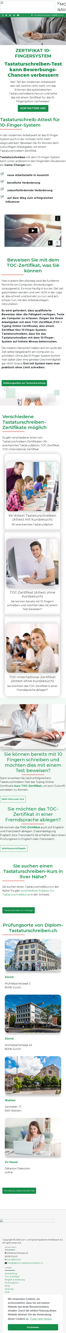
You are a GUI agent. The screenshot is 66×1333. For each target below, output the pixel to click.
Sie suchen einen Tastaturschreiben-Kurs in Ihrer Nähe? (33, 871)
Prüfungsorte (11, 1282)
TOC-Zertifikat (12, 1276)
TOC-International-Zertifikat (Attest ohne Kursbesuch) (32, 679)
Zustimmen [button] (33, 1327)
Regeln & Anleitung (15, 1279)
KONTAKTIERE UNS (33, 108)
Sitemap (9, 1289)
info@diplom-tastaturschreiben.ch (25, 1263)
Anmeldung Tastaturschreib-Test (19, 1190)
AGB (7, 1292)
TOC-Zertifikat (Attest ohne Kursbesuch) (32, 594)
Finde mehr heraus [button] (41, 1318)
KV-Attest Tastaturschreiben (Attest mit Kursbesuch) (32, 517)
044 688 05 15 (14, 1259)
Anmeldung (11, 1273)
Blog (7, 1286)
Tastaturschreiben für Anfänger (18, 910)
